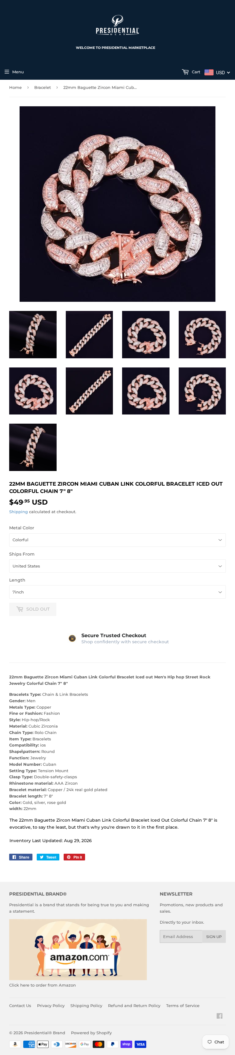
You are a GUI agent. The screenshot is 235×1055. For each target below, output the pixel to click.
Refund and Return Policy (134, 1005)
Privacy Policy (51, 1005)
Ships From (22, 554)
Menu (18, 71)
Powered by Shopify (91, 1032)
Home (15, 87)
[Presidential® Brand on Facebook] (219, 1016)
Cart (195, 71)
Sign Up (214, 936)
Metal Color (21, 528)
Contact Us (20, 1005)
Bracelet (42, 87)
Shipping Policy (86, 1005)
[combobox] (217, 72)
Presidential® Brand (44, 1032)
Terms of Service (183, 1005)
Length (17, 580)
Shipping (18, 511)
